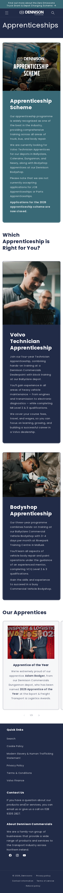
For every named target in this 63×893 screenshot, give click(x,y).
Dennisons (26, 875)
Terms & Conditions (19, 773)
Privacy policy (43, 875)
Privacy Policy (15, 765)
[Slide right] (39, 715)
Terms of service (45, 881)
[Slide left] (24, 715)
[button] (6, 12)
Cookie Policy (15, 746)
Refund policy (33, 885)
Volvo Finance (15, 780)
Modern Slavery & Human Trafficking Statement (30, 756)
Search (11, 738)
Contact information (22, 881)
